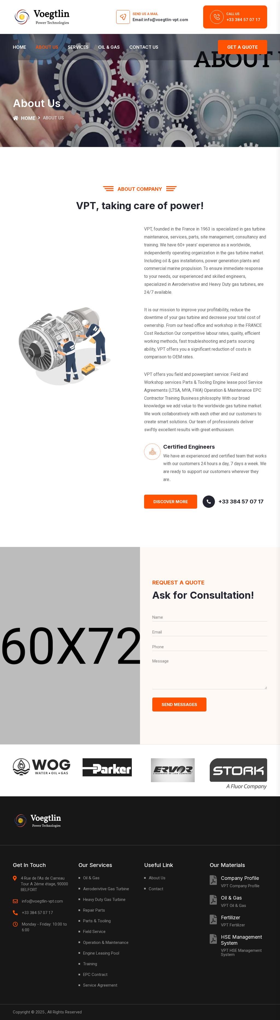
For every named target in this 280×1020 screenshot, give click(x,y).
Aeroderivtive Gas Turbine (106, 888)
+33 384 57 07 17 (243, 20)
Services (78, 47)
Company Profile (240, 878)
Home (19, 47)
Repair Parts (94, 910)
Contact (156, 888)
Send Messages (179, 704)
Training (90, 963)
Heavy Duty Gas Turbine (104, 899)
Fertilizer (230, 917)
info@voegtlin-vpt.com (42, 901)
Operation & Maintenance (106, 942)
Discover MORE (170, 501)
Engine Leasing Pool (101, 953)
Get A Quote (242, 47)
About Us (157, 877)
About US (47, 47)
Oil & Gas (109, 47)
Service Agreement (100, 985)
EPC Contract (95, 974)
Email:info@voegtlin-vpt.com (160, 20)
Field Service (94, 931)
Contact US (143, 47)
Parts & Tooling (97, 920)
